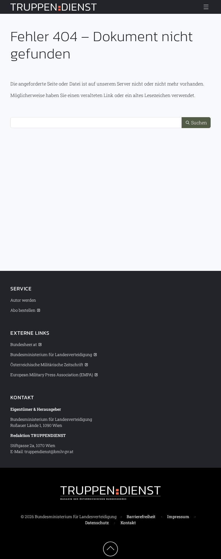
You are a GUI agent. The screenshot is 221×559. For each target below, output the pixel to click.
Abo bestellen (22, 310)
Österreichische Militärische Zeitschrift (46, 364)
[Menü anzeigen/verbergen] (206, 7)
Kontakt (128, 522)
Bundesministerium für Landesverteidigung (51, 354)
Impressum (178, 516)
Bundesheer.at (23, 344)
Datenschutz (97, 522)
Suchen (198, 122)
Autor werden (23, 300)
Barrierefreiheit (141, 516)
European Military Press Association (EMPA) (51, 374)
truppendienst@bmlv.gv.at (48, 451)
